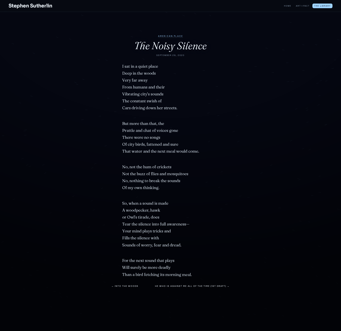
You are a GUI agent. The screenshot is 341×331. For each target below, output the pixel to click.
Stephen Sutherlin (30, 6)
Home (287, 6)
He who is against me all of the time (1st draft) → (192, 286)
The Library (322, 6)
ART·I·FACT (302, 6)
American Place (170, 36)
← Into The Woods (125, 286)
